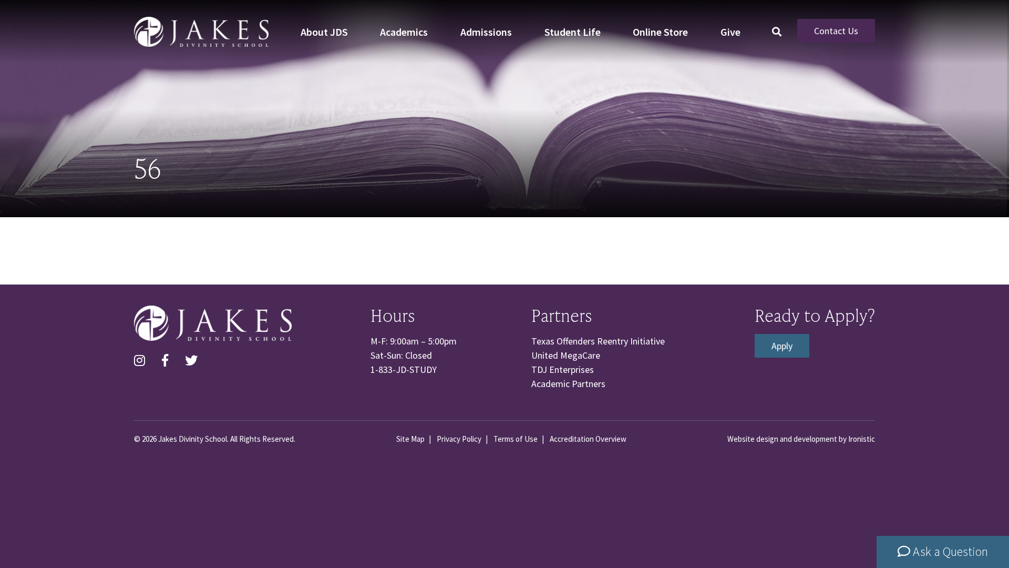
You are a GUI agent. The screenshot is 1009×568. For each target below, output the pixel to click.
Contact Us (836, 31)
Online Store (660, 31)
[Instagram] (139, 360)
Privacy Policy (459, 439)
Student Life (572, 31)
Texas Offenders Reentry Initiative (598, 341)
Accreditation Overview (588, 439)
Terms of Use (515, 439)
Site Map (410, 439)
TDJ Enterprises (562, 369)
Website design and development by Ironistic (801, 439)
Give (730, 31)
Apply (781, 346)
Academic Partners (568, 384)
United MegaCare (565, 355)
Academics (404, 31)
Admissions (486, 31)
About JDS (324, 31)
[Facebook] (165, 360)
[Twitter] (191, 360)
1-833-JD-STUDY (403, 369)
